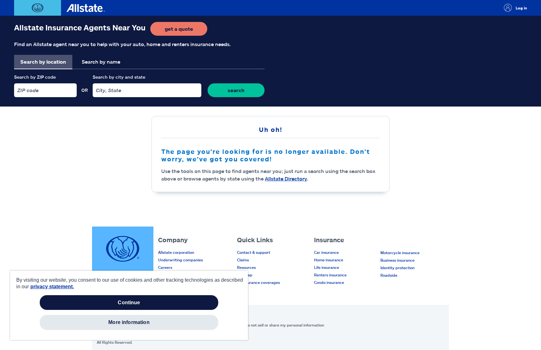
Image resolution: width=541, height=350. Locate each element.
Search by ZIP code (35, 77)
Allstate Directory (286, 178)
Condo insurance (329, 282)
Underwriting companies (180, 260)
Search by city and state (119, 77)
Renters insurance (330, 275)
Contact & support (253, 252)
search (236, 90)
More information (129, 322)
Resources (246, 267)
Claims (243, 260)
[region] (129, 305)
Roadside (388, 275)
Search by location (43, 62)
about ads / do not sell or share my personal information (274, 325)
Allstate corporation (176, 252)
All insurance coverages (258, 282)
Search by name (101, 62)
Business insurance (397, 260)
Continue (129, 302)
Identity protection (397, 267)
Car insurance (326, 252)
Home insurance (328, 260)
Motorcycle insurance (400, 252)
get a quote (186, 30)
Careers (165, 267)
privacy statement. (52, 286)
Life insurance (326, 267)
